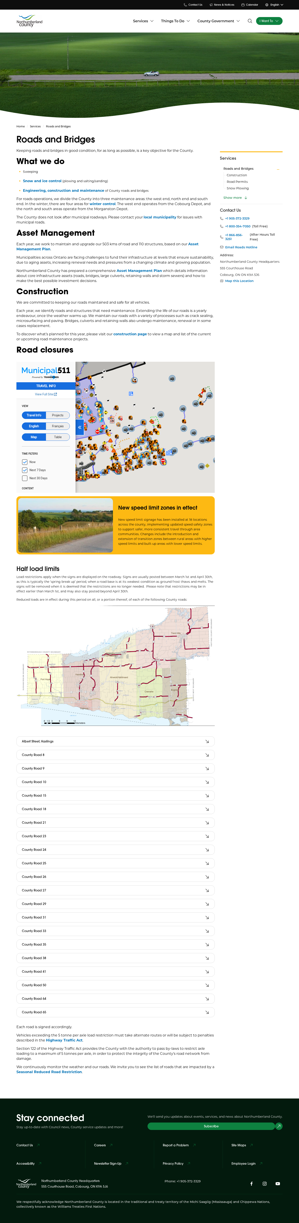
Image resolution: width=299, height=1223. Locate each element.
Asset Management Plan (139, 270)
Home (20, 126)
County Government (215, 21)
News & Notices (224, 4)
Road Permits (237, 182)
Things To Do (172, 21)
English (275, 4)
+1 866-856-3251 (234, 237)
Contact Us (195, 4)
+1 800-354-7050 (237, 226)
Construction (237, 175)
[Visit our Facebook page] (251, 1183)
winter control (103, 203)
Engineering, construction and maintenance (63, 190)
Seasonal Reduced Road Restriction (49, 1071)
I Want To (266, 21)
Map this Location (239, 281)
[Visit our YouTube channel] (278, 1183)
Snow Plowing (238, 188)
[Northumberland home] (29, 21)
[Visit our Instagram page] (264, 1183)
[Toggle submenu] (278, 169)
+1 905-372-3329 (237, 218)
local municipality (160, 217)
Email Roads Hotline (241, 247)
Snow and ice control (42, 180)
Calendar (252, 4)
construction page (130, 334)
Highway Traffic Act (64, 1040)
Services (140, 21)
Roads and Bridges (238, 168)
